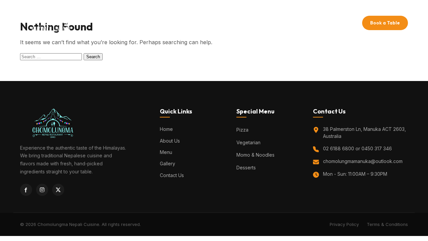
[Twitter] (58, 190)
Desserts (246, 167)
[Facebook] (26, 190)
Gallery (243, 23)
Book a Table (385, 23)
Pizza (242, 130)
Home (164, 23)
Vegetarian (248, 142)
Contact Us (275, 23)
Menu (218, 23)
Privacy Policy (344, 224)
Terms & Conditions (387, 224)
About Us (191, 23)
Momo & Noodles (255, 155)
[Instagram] (42, 190)
